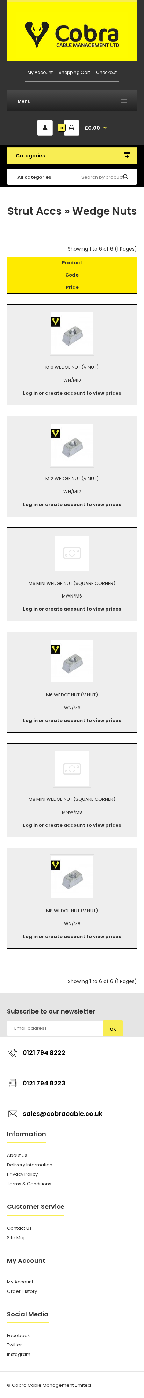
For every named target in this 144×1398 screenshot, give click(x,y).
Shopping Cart (74, 72)
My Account (40, 72)
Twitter (14, 1345)
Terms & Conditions (29, 1183)
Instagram (18, 1354)
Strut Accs (34, 211)
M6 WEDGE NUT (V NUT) (72, 694)
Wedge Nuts (104, 211)
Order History (22, 1291)
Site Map (17, 1237)
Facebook (18, 1335)
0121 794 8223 (44, 1083)
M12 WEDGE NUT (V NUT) (72, 478)
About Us (17, 1155)
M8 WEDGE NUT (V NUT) (72, 910)
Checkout (106, 72)
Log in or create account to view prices (72, 393)
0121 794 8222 (44, 1052)
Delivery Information (29, 1164)
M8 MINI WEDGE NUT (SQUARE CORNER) (72, 799)
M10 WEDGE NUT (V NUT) (72, 367)
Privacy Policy (22, 1174)
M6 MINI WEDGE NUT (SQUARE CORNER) (72, 583)
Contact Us (19, 1228)
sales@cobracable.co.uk (62, 1113)
